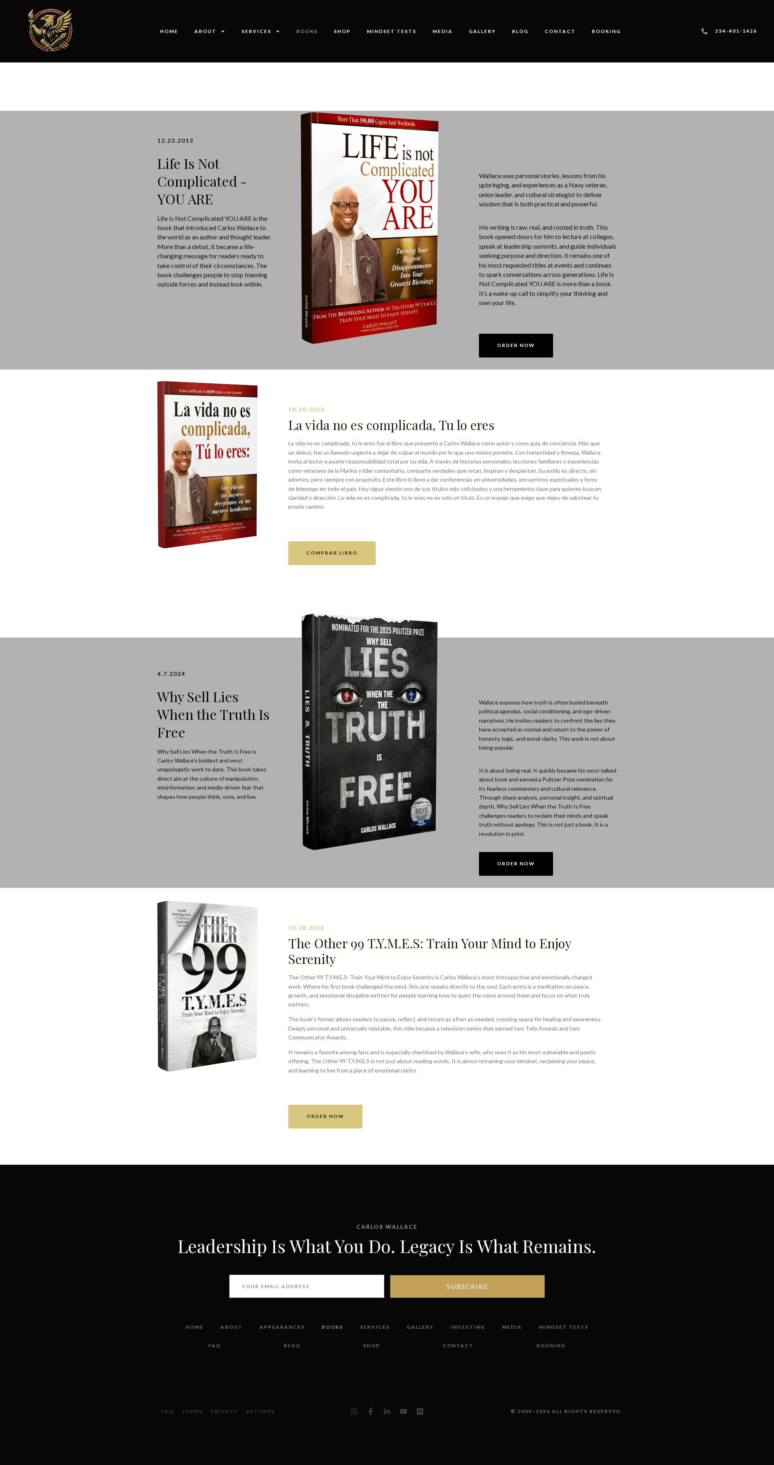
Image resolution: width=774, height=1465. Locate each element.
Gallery (482, 31)
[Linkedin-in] (387, 1411)
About (205, 31)
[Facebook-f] (370, 1411)
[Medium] (420, 1411)
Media (443, 31)
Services (256, 31)
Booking (606, 31)
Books (307, 31)
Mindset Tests (391, 31)
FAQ (214, 1345)
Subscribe (467, 1286)
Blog (520, 31)
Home (169, 31)
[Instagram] (354, 1411)
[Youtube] (403, 1411)
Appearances (282, 1327)
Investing (468, 1327)
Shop (342, 31)
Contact (560, 31)
